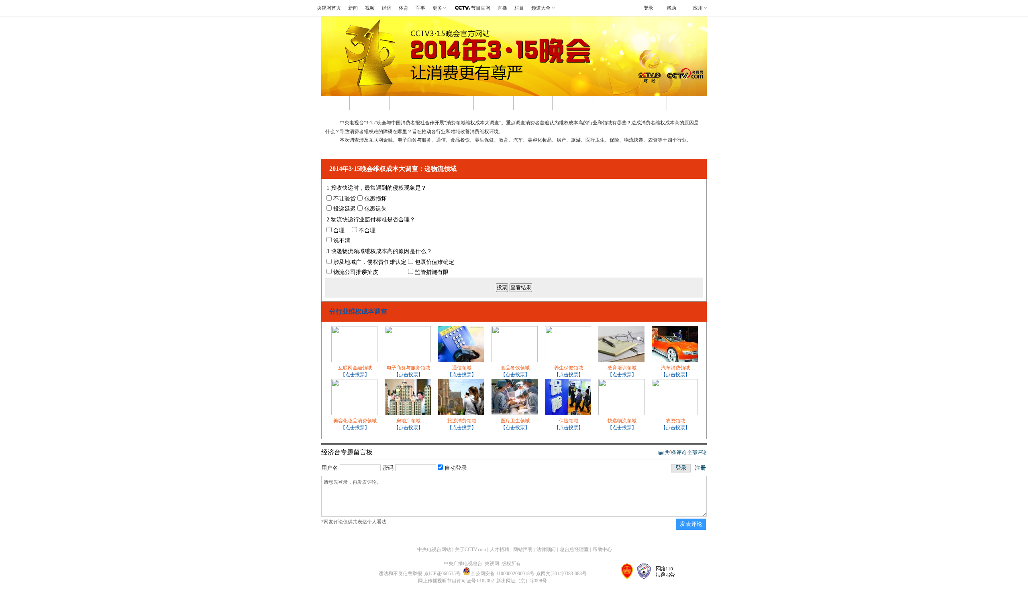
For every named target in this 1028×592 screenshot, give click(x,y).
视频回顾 (369, 103)
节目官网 (480, 8)
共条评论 (675, 452)
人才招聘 (499, 549)
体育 (403, 8)
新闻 (353, 8)
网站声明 (522, 549)
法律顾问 (546, 549)
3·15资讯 (533, 103)
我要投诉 (572, 103)
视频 (370, 8)
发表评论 (691, 524)
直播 (502, 8)
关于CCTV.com (470, 549)
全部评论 (697, 452)
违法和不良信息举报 (400, 573)
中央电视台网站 (434, 549)
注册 (700, 468)
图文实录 (409, 103)
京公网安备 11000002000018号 (502, 573)
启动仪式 (493, 103)
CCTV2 (609, 103)
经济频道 (647, 103)
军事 (420, 8)
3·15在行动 (451, 103)
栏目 (519, 8)
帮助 (671, 8)
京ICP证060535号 (442, 573)
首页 (335, 103)
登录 (681, 468)
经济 (387, 8)
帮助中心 (602, 549)
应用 (698, 8)
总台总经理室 (574, 549)
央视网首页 (329, 8)
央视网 (683, 103)
